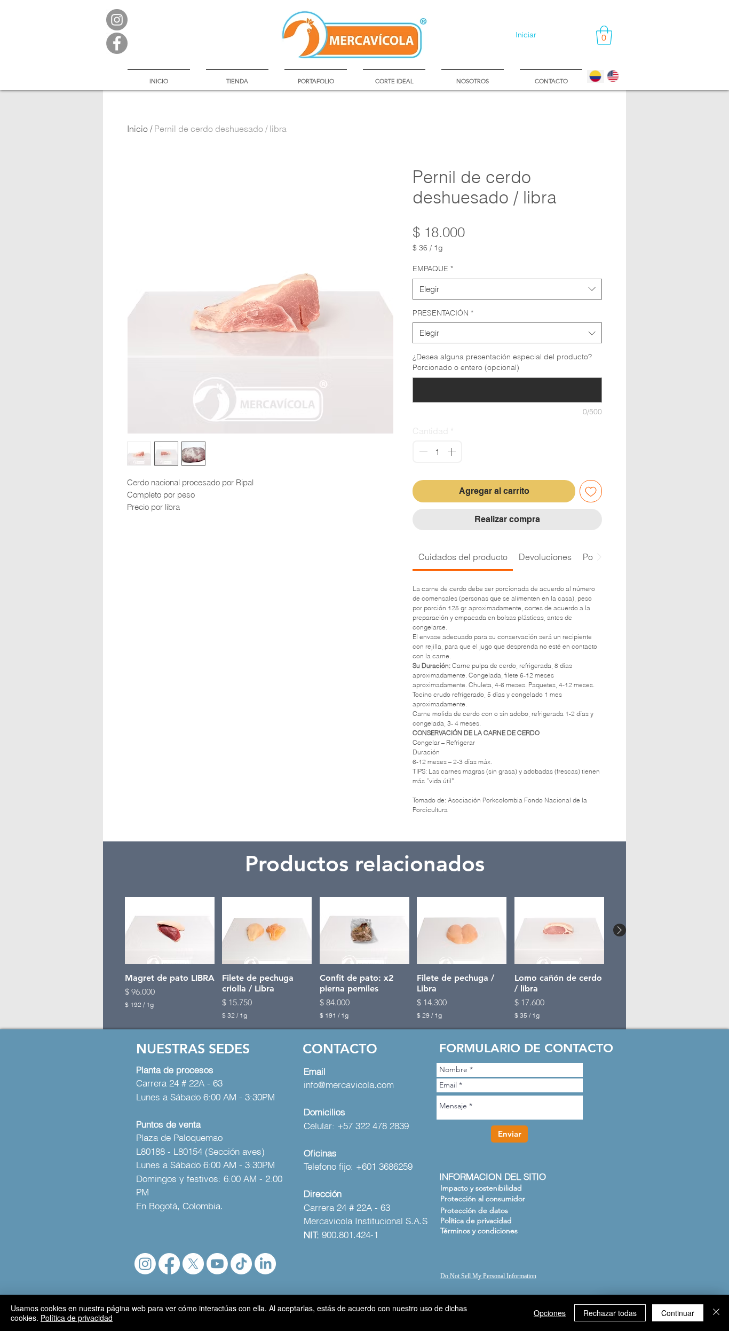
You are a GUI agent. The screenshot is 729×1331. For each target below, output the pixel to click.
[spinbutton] (437, 452)
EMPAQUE (433, 268)
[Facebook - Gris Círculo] (117, 43)
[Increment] (452, 452)
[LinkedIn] (265, 1263)
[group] (364, 958)
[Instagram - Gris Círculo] (117, 19)
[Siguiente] (619, 930)
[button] (604, 35)
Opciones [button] (550, 1313)
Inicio (137, 128)
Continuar (677, 1313)
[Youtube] (217, 1263)
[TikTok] (241, 1263)
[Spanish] (595, 76)
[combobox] (507, 289)
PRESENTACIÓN (443, 313)
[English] (613, 76)
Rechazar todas (610, 1313)
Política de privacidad (77, 1317)
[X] (193, 1263)
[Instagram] (145, 1263)
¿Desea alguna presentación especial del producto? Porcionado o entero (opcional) (502, 362)
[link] (463, 557)
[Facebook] (169, 1263)
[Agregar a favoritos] (591, 491)
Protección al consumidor (482, 1198)
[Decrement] (422, 452)
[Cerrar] (716, 1312)
